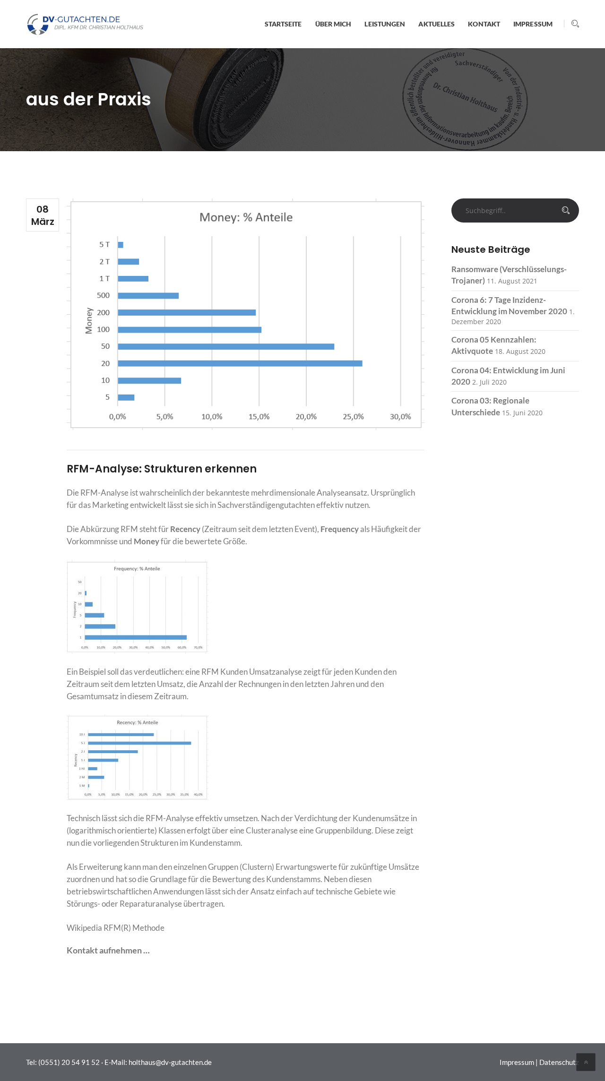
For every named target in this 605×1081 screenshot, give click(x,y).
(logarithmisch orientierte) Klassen (126, 830)
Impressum (517, 1062)
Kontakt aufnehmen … (108, 950)
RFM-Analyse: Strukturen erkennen (162, 469)
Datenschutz (559, 1062)
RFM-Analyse (104, 493)
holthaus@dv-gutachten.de (170, 1062)
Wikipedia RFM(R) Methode (115, 928)
